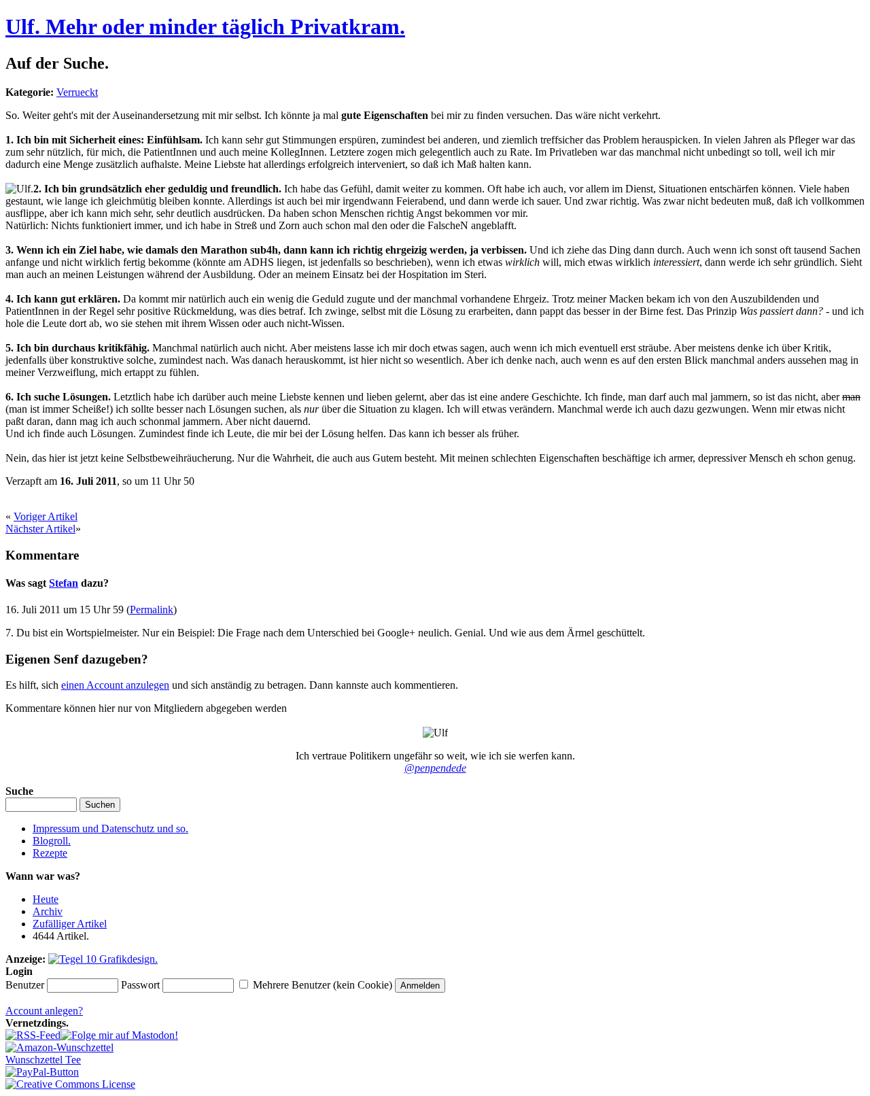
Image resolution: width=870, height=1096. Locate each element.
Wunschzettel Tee (43, 1059)
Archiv (48, 911)
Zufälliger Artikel (70, 923)
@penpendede (435, 768)
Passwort (140, 985)
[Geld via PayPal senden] (42, 1072)
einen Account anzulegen (115, 685)
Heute (45, 899)
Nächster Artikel (40, 528)
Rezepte (50, 853)
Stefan (63, 583)
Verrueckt (77, 92)
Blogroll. (52, 840)
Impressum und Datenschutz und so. (110, 828)
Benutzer (24, 985)
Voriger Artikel (45, 516)
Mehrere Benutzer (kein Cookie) (322, 985)
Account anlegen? (44, 1010)
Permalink (151, 609)
